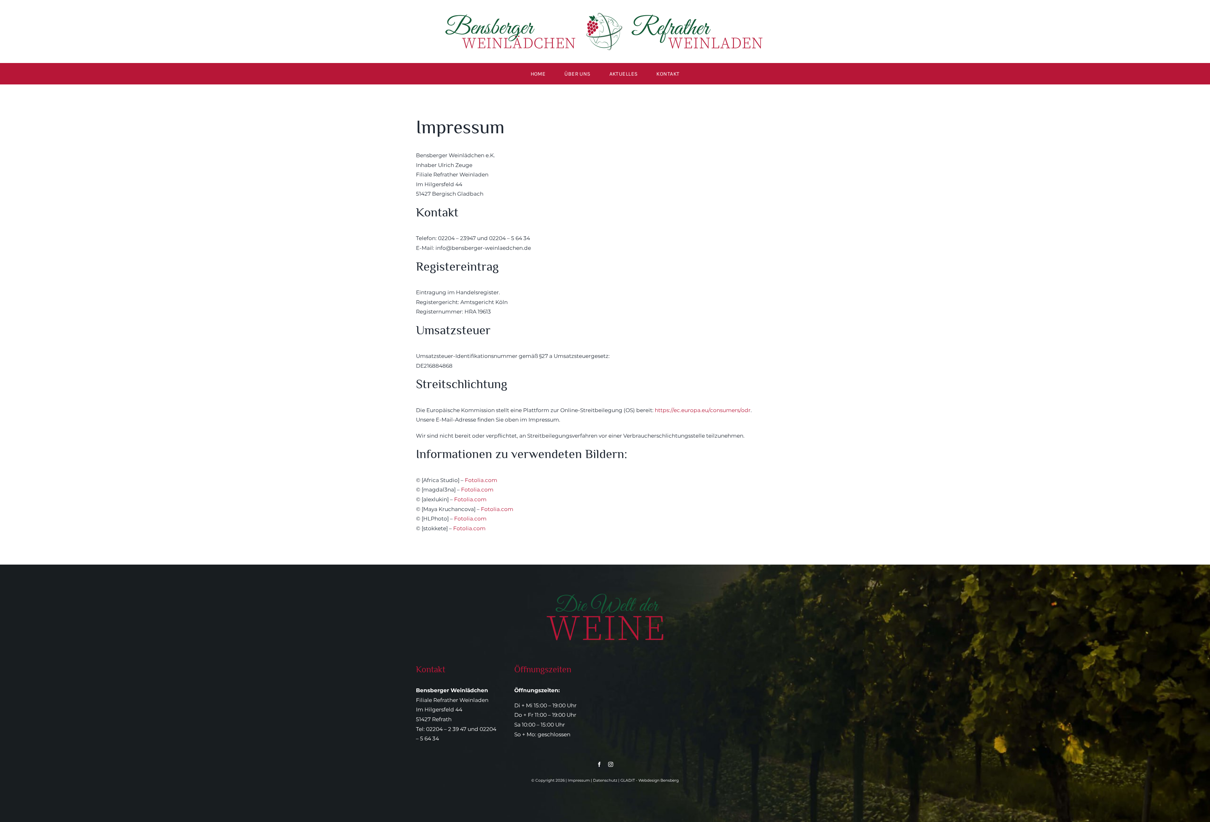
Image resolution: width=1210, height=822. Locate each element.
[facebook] (599, 764)
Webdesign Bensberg (658, 780)
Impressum (579, 780)
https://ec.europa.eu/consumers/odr (703, 410)
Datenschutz (605, 780)
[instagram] (610, 764)
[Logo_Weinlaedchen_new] (605, 15)
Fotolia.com (481, 480)
